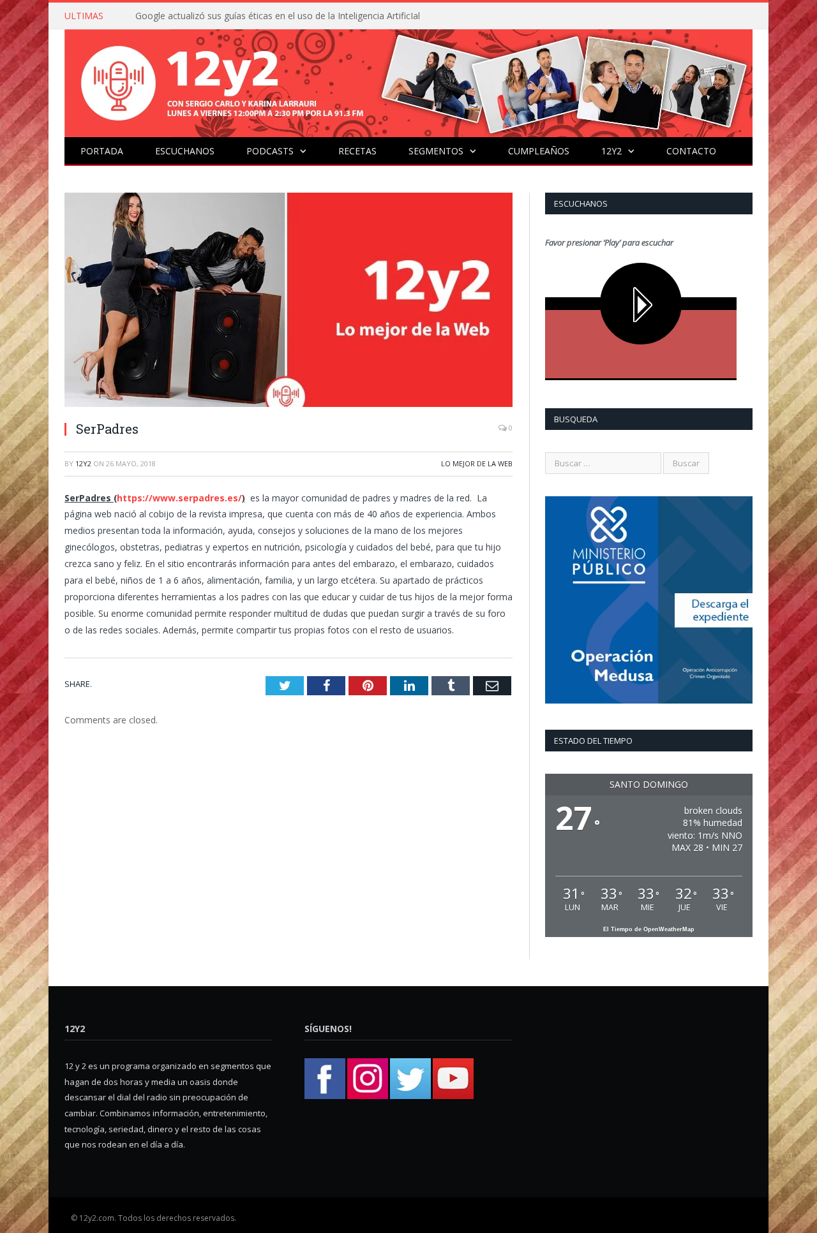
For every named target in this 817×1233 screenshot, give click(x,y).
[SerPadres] (288, 301)
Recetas (357, 151)
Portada (101, 151)
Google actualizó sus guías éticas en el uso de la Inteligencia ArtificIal (277, 16)
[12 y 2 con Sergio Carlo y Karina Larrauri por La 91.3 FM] (408, 80)
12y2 (611, 151)
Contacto (691, 151)
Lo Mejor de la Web (477, 463)
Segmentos (435, 151)
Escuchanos (184, 151)
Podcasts (270, 151)
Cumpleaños (538, 151)
